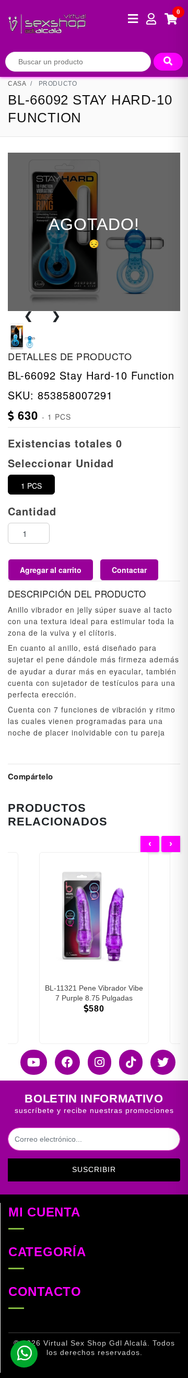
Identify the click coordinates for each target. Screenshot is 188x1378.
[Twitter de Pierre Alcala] (159, 1062)
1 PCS (31, 485)
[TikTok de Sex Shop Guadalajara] (127, 1062)
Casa (17, 83)
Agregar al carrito (50, 570)
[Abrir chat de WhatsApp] (24, 1354)
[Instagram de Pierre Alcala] (95, 1062)
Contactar (129, 570)
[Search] (168, 62)
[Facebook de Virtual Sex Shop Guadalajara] (63, 1062)
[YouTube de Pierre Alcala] (30, 1062)
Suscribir (94, 1169)
